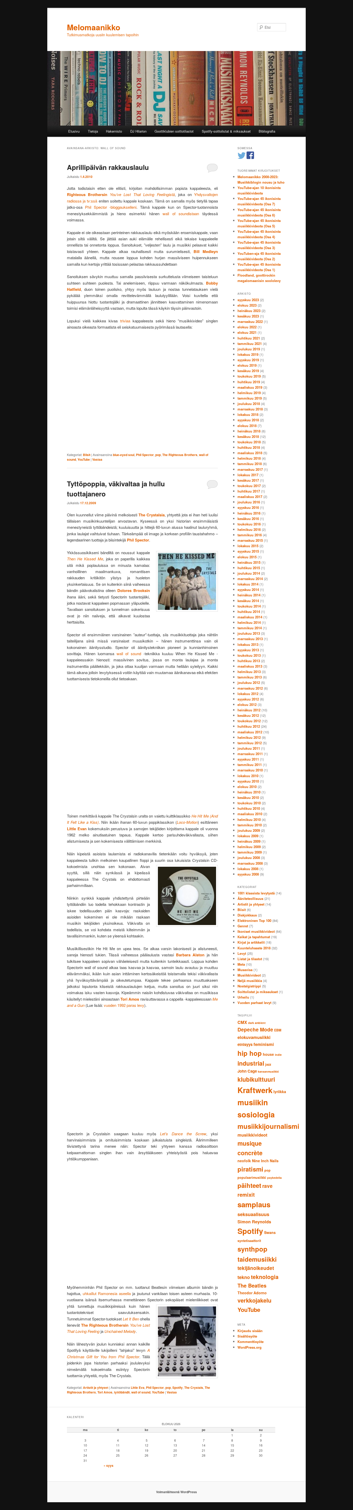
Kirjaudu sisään (250, 1330)
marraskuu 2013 (250, 638)
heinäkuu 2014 (248, 595)
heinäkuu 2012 (248, 709)
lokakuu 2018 (247, 414)
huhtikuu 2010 (248, 808)
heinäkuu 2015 (248, 562)
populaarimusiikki (251, 1177)
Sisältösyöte (247, 1336)
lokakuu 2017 (247, 474)
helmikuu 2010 (249, 819)
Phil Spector (145, 454)
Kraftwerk (254, 1090)
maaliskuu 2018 (249, 452)
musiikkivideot (252, 1135)
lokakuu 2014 (247, 584)
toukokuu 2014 (249, 606)
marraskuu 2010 (250, 770)
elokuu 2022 (247, 326)
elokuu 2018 (247, 425)
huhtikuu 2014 (248, 611)
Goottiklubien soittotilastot (174, 131)
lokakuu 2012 (247, 693)
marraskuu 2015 (250, 540)
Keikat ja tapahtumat (253, 936)
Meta (241, 964)
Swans (270, 1232)
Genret (242, 925)
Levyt (241, 953)
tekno (243, 1277)
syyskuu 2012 (248, 699)
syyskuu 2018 (248, 419)
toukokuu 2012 (249, 720)
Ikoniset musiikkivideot (256, 931)
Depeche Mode (255, 1029)
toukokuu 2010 (249, 802)
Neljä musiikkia (249, 980)
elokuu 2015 (247, 556)
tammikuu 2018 (249, 463)
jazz (268, 1064)
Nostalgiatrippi (249, 986)
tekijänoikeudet (255, 1268)
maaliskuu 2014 (249, 617)
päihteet (249, 1185)
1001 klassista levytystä (256, 893)
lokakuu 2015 (247, 545)
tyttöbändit (122, 1392)
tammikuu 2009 (249, 852)
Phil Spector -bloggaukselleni (111, 207)
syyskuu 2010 (248, 781)
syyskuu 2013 (248, 649)
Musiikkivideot (249, 975)
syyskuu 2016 (248, 507)
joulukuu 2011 (248, 748)
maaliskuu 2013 (249, 666)
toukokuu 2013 (249, 655)
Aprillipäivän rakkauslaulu (108, 167)
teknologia (265, 1277)
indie (278, 1055)
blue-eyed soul (123, 454)
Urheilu (243, 997)
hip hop (249, 1053)
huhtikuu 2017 (248, 491)
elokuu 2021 (247, 332)
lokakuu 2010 (247, 775)
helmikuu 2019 (249, 392)
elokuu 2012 (247, 704)
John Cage (247, 1071)
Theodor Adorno (252, 1292)
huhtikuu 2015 (248, 567)
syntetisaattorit (249, 1240)
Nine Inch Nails (265, 1160)
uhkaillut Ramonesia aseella (107, 1293)
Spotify (177, 1387)
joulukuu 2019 (248, 348)
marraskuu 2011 (250, 753)
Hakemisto (114, 131)
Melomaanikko (93, 27)
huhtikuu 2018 (248, 447)
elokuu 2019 (247, 365)
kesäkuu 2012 (248, 715)
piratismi (250, 1169)
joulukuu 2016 (248, 502)
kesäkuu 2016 (248, 518)
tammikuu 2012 (249, 742)
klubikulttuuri (256, 1079)
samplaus (253, 1204)
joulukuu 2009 (248, 830)
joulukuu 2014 (248, 573)
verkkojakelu (254, 1300)
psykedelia (274, 1178)
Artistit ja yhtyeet (95, 1387)
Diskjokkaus (247, 915)
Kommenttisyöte (250, 1341)
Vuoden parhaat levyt (254, 1002)
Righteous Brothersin (87, 194)
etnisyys (244, 1044)
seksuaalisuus (253, 1214)
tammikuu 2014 (249, 627)
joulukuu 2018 (248, 403)
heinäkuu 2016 (248, 513)
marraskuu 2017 (250, 469)
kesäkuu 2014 (248, 600)
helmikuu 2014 (249, 622)
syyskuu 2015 (248, 551)
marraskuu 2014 (250, 578)
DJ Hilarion (138, 131)
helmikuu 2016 (249, 529)
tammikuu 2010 (249, 824)
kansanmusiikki (268, 1071)
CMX (242, 1022)
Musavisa (244, 969)
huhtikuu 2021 (248, 338)
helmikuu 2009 (249, 846)
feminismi (264, 1044)
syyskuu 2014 (248, 589)
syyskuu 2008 (248, 874)
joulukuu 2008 (248, 857)
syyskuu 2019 (248, 359)
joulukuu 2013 (248, 633)
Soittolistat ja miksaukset (257, 991)
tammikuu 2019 (249, 398)
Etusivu (74, 131)
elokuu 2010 (247, 786)
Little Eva (137, 1387)
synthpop (252, 1249)
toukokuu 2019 (249, 376)
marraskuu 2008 (250, 863)
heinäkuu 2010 (248, 792)
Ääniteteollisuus (250, 898)
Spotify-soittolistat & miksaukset (226, 131)
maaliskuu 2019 (249, 387)
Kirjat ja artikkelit (251, 942)
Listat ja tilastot (249, 958)
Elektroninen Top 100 (254, 920)
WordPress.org (249, 1347)
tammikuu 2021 (249, 343)
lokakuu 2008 (247, 868)
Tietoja (93, 131)
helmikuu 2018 (249, 458)
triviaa (125, 320)
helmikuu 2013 (249, 671)
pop (158, 454)
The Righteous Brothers (179, 454)
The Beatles (251, 1285)
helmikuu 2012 (249, 737)
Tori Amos (104, 1392)
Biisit (86, 454)
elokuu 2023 (247, 305)
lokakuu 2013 (247, 644)
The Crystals (193, 1387)
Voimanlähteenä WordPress (176, 1492)
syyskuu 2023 (248, 299)
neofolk (244, 1160)
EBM (277, 1030)
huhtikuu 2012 (248, 726)
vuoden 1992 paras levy (124, 1005)
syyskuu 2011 (248, 759)
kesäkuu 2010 (248, 797)
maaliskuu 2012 (249, 731)
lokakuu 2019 (247, 354)
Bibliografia (267, 131)
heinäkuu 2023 (248, 310)
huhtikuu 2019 (248, 381)
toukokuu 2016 (249, 524)
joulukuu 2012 (248, 682)
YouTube (84, 459)
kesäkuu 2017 (248, 480)
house (268, 1054)
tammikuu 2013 (249, 677)
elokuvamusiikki (254, 1037)
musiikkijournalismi (268, 1126)
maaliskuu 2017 (249, 496)
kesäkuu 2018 (248, 436)
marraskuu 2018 (250, 409)
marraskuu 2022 (250, 321)
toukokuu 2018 (249, 441)
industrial (250, 1063)
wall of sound (129, 653)
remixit (246, 1194)
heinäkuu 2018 (248, 431)
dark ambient (257, 1023)
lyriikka (279, 1091)
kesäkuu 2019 (248, 370)
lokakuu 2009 (247, 835)
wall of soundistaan (181, 213)
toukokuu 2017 (249, 485)
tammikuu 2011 (249, 764)
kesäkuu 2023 (248, 316)
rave (267, 1185)
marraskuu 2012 (250, 688)
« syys (108, 1465)
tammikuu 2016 (249, 534)
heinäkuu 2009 (248, 841)
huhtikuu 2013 (248, 660)
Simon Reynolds (254, 1221)
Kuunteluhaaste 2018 (254, 947)
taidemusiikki (257, 1259)
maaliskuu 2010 (249, 813)
